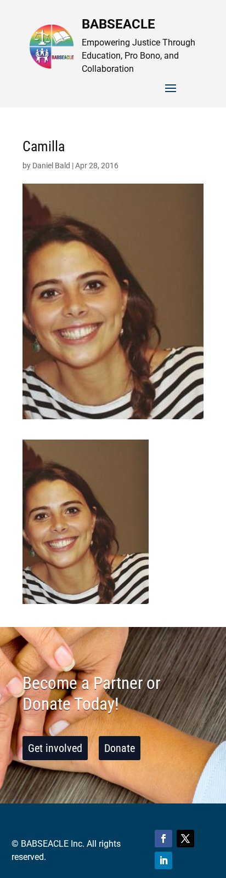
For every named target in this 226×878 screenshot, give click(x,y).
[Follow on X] (185, 838)
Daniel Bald (51, 165)
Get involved (55, 748)
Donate (119, 748)
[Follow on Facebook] (163, 838)
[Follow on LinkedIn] (163, 860)
